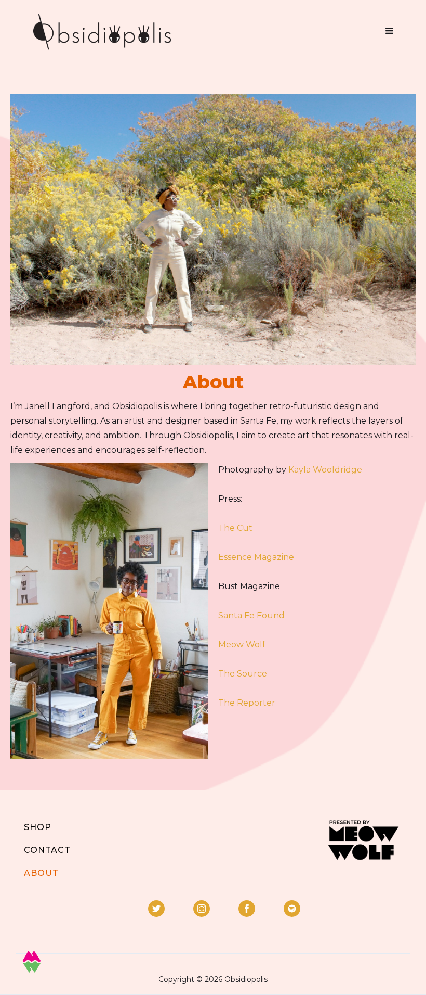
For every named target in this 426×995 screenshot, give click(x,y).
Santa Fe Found (251, 615)
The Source (242, 674)
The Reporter (246, 703)
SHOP (37, 827)
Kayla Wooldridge (325, 470)
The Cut (235, 528)
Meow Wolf (241, 644)
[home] (102, 31)
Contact (47, 850)
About (41, 873)
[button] (389, 31)
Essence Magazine (256, 557)
